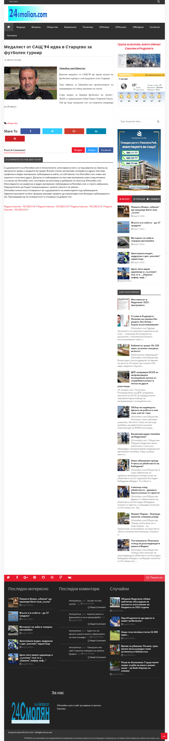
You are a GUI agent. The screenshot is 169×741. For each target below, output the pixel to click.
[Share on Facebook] (30, 131)
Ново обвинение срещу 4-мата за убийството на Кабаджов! (145, 463)
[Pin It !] (15, 138)
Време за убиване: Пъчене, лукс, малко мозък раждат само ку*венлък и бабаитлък (139, 649)
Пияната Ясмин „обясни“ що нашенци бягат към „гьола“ (145, 209)
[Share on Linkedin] (96, 131)
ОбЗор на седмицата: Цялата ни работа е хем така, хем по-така (144, 410)
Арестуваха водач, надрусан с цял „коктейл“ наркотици (145, 256)
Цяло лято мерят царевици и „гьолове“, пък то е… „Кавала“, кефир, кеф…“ (144, 273)
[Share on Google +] (74, 131)
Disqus (91, 150)
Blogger (78, 150)
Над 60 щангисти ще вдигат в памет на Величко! (137, 619)
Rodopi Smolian (15, 732)
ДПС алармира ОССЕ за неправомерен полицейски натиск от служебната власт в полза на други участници (138, 379)
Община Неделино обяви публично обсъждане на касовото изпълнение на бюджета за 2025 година (135, 603)
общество (12, 123)
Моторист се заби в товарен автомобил (142, 239)
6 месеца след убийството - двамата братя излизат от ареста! (145, 490)
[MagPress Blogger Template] (38, 13)
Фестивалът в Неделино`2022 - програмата (140, 302)
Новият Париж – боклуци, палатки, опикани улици (145, 515)
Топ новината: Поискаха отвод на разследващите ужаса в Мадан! (145, 543)
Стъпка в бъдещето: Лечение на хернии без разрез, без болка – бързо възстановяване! (145, 320)
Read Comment (98, 607)
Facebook (106, 150)
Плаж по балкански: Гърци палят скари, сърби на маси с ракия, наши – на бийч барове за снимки (140, 666)
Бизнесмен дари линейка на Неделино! (145, 435)
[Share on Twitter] (52, 131)
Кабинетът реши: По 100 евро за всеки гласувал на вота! (145, 348)
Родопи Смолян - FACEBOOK (20, 206)
